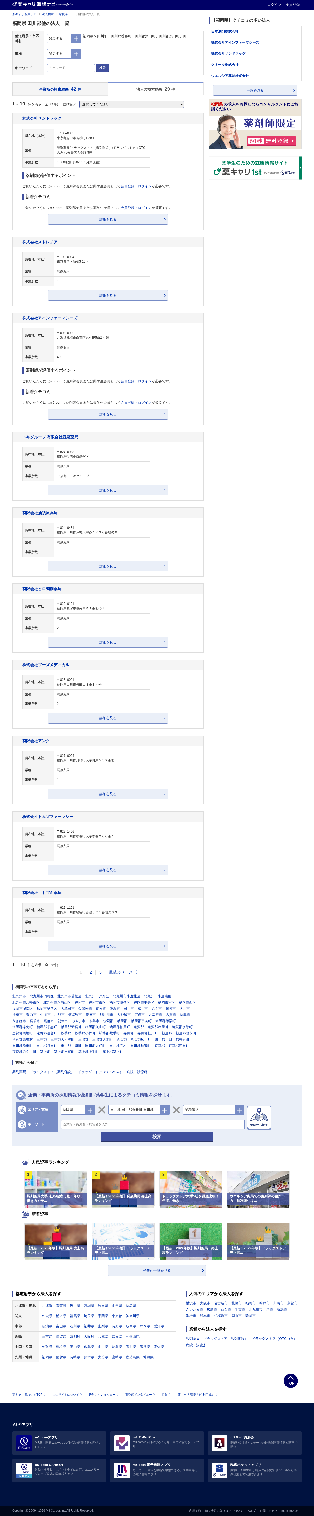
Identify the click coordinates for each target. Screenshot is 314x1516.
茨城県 (47, 1316)
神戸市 (264, 1303)
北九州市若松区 (69, 996)
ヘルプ (251, 1511)
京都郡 (160, 1046)
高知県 (159, 1347)
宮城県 (89, 1306)
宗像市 (139, 1015)
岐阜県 (131, 1326)
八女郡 (122, 1039)
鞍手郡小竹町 (85, 1033)
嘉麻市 (49, 1021)
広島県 (89, 1347)
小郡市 (59, 1015)
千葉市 (240, 1309)
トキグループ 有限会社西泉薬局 (50, 437)
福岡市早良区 (47, 1009)
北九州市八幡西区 (57, 1002)
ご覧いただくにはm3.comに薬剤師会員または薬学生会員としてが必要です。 (97, 186)
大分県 (103, 1357)
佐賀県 (61, 1357)
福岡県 (63, 14)
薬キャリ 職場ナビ (24, 14)
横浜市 (191, 1303)
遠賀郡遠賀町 (47, 1033)
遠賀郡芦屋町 (158, 1027)
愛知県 (159, 1326)
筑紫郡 (108, 1021)
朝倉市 (63, 1021)
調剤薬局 (19, 1072)
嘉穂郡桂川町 (147, 1033)
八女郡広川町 (141, 1039)
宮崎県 (117, 1357)
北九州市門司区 (42, 996)
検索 (102, 68)
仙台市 (226, 1309)
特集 (165, 1394)
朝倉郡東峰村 (22, 1039)
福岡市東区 (97, 1002)
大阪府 (89, 1336)
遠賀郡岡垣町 (22, 1033)
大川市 (185, 1009)
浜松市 (191, 1316)
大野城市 (124, 1015)
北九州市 (19, 996)
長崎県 (75, 1357)
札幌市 (236, 1303)
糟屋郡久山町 (95, 1027)
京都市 (292, 1303)
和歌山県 (133, 1336)
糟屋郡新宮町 (71, 1027)
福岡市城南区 (22, 1009)
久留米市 (85, 1009)
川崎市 (278, 1303)
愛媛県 (145, 1347)
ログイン (274, 5)
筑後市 (171, 1009)
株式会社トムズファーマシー (47, 816)
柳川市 (143, 1009)
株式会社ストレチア (40, 242)
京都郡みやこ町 (24, 1052)
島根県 (61, 1347)
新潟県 (47, 1326)
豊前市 (31, 1015)
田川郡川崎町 (71, 1046)
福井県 (89, 1326)
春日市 (91, 1015)
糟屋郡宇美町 (141, 1021)
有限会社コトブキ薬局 (42, 892)
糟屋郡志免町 (22, 1027)
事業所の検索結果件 (60, 88)
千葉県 (103, 1316)
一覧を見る (255, 90)
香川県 (131, 1347)
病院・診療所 (137, 1072)
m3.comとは (289, 1511)
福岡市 (80, 1002)
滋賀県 (61, 1336)
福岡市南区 (166, 1002)
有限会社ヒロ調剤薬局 (42, 588)
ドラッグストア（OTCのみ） (100, 1072)
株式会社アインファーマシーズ (49, 318)
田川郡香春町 (179, 1039)
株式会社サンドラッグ (42, 118)
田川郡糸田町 (47, 1046)
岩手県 (75, 1306)
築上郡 (45, 1052)
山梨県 (103, 1326)
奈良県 (117, 1336)
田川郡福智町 (140, 1046)
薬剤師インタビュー (138, 1394)
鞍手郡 (66, 1033)
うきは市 (19, 1021)
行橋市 (17, 1015)
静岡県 (145, 1326)
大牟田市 (68, 1009)
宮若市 (35, 1021)
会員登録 (293, 5)
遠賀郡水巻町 (182, 1027)
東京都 (117, 1316)
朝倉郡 (167, 1033)
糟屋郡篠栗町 (165, 1021)
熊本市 (205, 1316)
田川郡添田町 (22, 1046)
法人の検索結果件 (155, 88)
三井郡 (42, 1039)
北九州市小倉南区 (157, 996)
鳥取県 (47, 1347)
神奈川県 (133, 1316)
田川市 (129, 1009)
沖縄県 (148, 1357)
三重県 (47, 1336)
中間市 (45, 1015)
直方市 (101, 1009)
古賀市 (171, 1015)
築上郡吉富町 (64, 1052)
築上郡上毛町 (88, 1052)
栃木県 (61, 1316)
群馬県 (75, 1316)
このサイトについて (65, 1394)
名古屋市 (221, 1303)
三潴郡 (83, 1039)
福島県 (131, 1306)
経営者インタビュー (102, 1394)
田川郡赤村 (118, 1046)
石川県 (75, 1326)
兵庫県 (103, 1336)
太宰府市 (155, 1015)
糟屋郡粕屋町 (119, 1027)
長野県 (117, 1326)
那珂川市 (106, 1015)
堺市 (269, 1309)
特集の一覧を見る (157, 1270)
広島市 (212, 1309)
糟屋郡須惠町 (47, 1027)
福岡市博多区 (119, 1002)
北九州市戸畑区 (97, 996)
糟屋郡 (122, 1021)
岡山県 (75, 1347)
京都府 (75, 1336)
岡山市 (236, 1316)
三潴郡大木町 (102, 1039)
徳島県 (117, 1347)
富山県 (61, 1326)
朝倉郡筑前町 (186, 1033)
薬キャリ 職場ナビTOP (27, 1394)
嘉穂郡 (128, 1033)
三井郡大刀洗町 (63, 1039)
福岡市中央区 (144, 1002)
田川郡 (160, 1039)
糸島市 (94, 1021)
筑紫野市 (75, 1015)
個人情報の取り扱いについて (224, 1511)
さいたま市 (194, 1309)
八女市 (157, 1009)
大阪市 (205, 1303)
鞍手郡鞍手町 (109, 1033)
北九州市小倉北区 (126, 996)
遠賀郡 (139, 1027)
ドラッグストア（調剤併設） (52, 1072)
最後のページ (120, 972)
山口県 (103, 1347)
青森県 (61, 1306)
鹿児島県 (133, 1357)
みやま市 (78, 1021)
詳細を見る (108, 219)
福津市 (185, 1015)
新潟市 (282, 1309)
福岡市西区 (187, 1002)
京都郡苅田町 (179, 1046)
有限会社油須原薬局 (40, 512)
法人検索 (48, 14)
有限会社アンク (36, 741)
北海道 (47, 1306)
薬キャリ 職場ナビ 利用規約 (196, 1394)
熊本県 (89, 1357)
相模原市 (221, 1316)
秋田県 (103, 1306)
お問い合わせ (268, 1511)
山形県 (117, 1306)
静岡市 (250, 1316)
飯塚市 (115, 1009)
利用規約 (195, 1511)
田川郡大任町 (95, 1046)
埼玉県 (89, 1316)
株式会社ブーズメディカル (45, 664)
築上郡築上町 (113, 1052)
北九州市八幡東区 (26, 1002)
